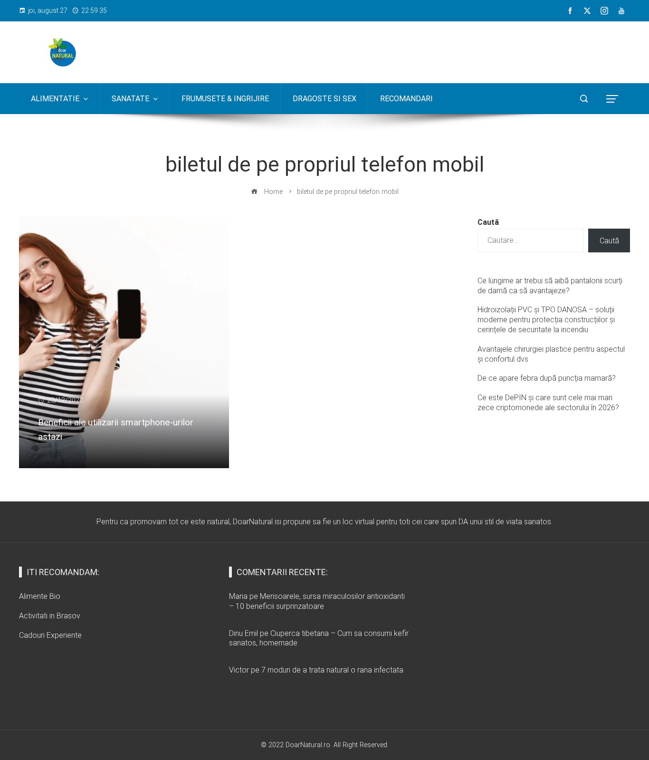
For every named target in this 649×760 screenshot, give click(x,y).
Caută (488, 222)
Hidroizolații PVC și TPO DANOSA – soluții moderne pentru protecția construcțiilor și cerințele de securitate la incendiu (546, 319)
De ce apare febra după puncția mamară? (546, 378)
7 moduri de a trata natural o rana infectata (332, 669)
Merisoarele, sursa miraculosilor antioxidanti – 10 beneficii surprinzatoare (317, 601)
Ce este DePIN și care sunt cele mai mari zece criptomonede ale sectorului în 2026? (548, 402)
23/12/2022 (65, 400)
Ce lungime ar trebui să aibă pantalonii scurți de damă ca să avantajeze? (549, 285)
